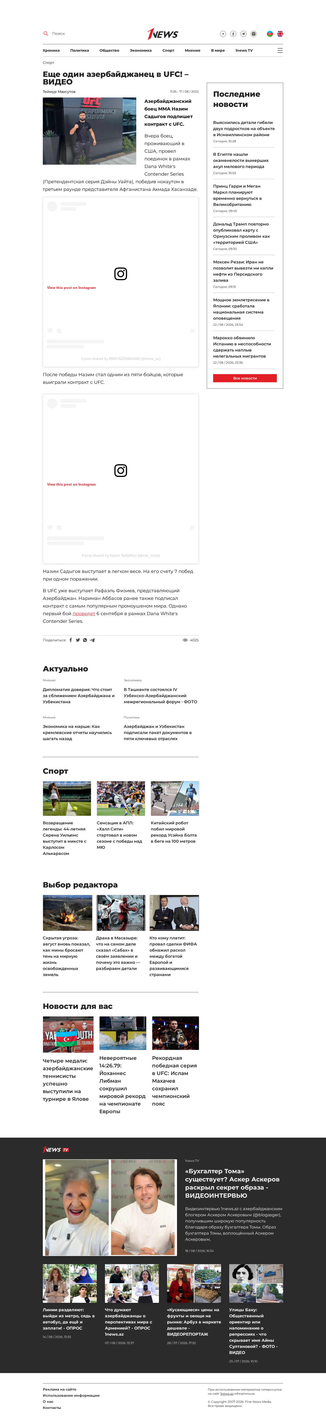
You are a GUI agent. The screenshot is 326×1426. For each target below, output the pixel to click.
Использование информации (71, 1395)
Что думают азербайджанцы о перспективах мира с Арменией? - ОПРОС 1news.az (128, 1322)
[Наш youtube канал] (223, 34)
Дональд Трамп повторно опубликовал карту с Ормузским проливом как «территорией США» (241, 233)
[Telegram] (92, 640)
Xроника (51, 50)
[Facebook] (70, 640)
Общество (109, 50)
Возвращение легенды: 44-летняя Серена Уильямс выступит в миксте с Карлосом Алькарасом (64, 838)
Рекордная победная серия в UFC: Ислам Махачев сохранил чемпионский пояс (174, 1081)
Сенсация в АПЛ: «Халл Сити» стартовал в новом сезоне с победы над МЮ (119, 835)
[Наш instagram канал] (254, 34)
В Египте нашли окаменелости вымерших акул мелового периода (241, 160)
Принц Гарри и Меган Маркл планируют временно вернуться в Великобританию (237, 195)
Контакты (52, 1407)
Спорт (168, 50)
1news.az (227, 1393)
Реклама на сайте (59, 1389)
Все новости (245, 378)
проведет (84, 613)
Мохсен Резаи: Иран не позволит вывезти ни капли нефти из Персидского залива (243, 271)
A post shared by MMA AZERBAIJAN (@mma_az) (121, 359)
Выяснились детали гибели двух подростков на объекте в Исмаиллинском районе (244, 128)
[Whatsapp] (85, 640)
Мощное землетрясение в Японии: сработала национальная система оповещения (241, 309)
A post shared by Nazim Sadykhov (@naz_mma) (121, 555)
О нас (48, 1401)
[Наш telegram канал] (243, 34)
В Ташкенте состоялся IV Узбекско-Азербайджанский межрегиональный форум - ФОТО (160, 695)
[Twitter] (77, 640)
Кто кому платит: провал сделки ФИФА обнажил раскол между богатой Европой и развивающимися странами (173, 956)
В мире (218, 50)
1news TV (244, 50)
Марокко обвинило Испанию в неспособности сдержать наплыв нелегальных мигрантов (242, 347)
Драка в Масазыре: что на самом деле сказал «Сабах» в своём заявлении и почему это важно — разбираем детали (118, 953)
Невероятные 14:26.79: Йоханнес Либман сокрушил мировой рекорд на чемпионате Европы (122, 1084)
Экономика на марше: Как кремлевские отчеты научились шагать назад (77, 732)
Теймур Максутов (59, 91)
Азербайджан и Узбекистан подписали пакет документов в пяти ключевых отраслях (158, 732)
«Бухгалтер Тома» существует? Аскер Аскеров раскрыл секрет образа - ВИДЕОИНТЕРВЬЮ (232, 1183)
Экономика (141, 50)
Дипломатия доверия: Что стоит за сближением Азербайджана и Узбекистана (79, 695)
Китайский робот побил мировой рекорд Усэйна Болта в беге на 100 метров (174, 832)
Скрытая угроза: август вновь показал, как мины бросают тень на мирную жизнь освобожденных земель (66, 956)
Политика (79, 50)
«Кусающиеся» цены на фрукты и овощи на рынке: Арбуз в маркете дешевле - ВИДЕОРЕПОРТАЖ (194, 1322)
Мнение (192, 50)
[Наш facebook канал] (233, 34)
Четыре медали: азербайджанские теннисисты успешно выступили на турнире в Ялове (68, 1080)
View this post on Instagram (71, 288)
